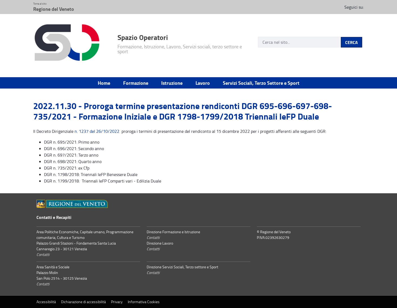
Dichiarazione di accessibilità (83, 301)
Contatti (42, 254)
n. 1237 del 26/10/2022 (97, 131)
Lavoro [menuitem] (203, 82)
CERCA (351, 42)
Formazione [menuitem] (135, 82)
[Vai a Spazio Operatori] (72, 43)
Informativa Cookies (144, 301)
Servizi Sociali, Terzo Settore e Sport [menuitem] (261, 82)
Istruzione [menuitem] (172, 82)
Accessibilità (46, 301)
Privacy (117, 301)
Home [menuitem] (104, 82)
